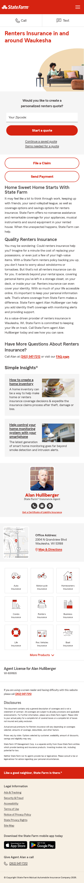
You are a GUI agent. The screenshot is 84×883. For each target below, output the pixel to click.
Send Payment (42, 176)
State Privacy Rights (15, 820)
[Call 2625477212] (34, 506)
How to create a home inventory (21, 382)
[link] (21, 7)
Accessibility (11, 803)
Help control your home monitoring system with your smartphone (22, 430)
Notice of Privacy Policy (17, 814)
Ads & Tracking (12, 792)
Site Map (9, 825)
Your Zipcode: (18, 117)
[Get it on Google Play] (42, 845)
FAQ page (62, 356)
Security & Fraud (13, 798)
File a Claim (42, 163)
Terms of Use (11, 809)
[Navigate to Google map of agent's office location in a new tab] (50, 506)
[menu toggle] (77, 7)
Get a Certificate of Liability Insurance (42, 512)
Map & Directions (50, 549)
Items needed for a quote (42, 146)
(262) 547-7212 (30, 356)
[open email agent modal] (42, 506)
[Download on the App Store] (15, 845)
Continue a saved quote (41, 141)
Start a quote (42, 130)
